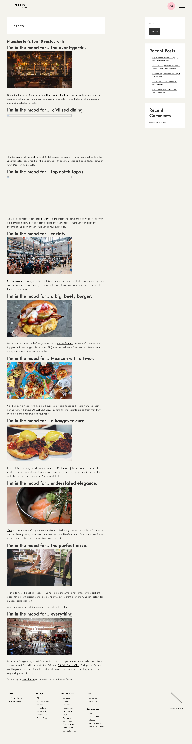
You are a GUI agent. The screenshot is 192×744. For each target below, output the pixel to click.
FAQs (65, 714)
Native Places (21, 6)
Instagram (93, 698)
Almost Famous (65, 343)
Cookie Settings (69, 731)
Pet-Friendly (42, 711)
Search (152, 23)
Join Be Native (43, 701)
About (39, 698)
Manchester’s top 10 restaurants (36, 41)
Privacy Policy (68, 724)
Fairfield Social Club (68, 665)
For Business (42, 714)
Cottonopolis (77, 94)
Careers (66, 698)
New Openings (95, 723)
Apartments (16, 701)
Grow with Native (96, 726)
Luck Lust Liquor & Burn (48, 409)
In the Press (42, 708)
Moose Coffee (57, 468)
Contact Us (68, 711)
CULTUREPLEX (38, 156)
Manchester (28, 679)
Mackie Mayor (14, 280)
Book (171, 6)
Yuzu (9, 530)
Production (67, 701)
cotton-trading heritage (56, 94)
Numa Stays (68, 708)
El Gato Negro (49, 218)
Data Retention (69, 727)
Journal (40, 704)
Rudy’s (48, 592)
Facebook (93, 701)
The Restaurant (15, 156)
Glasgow (92, 720)
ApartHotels (16, 698)
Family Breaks (42, 718)
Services (66, 704)
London (92, 713)
